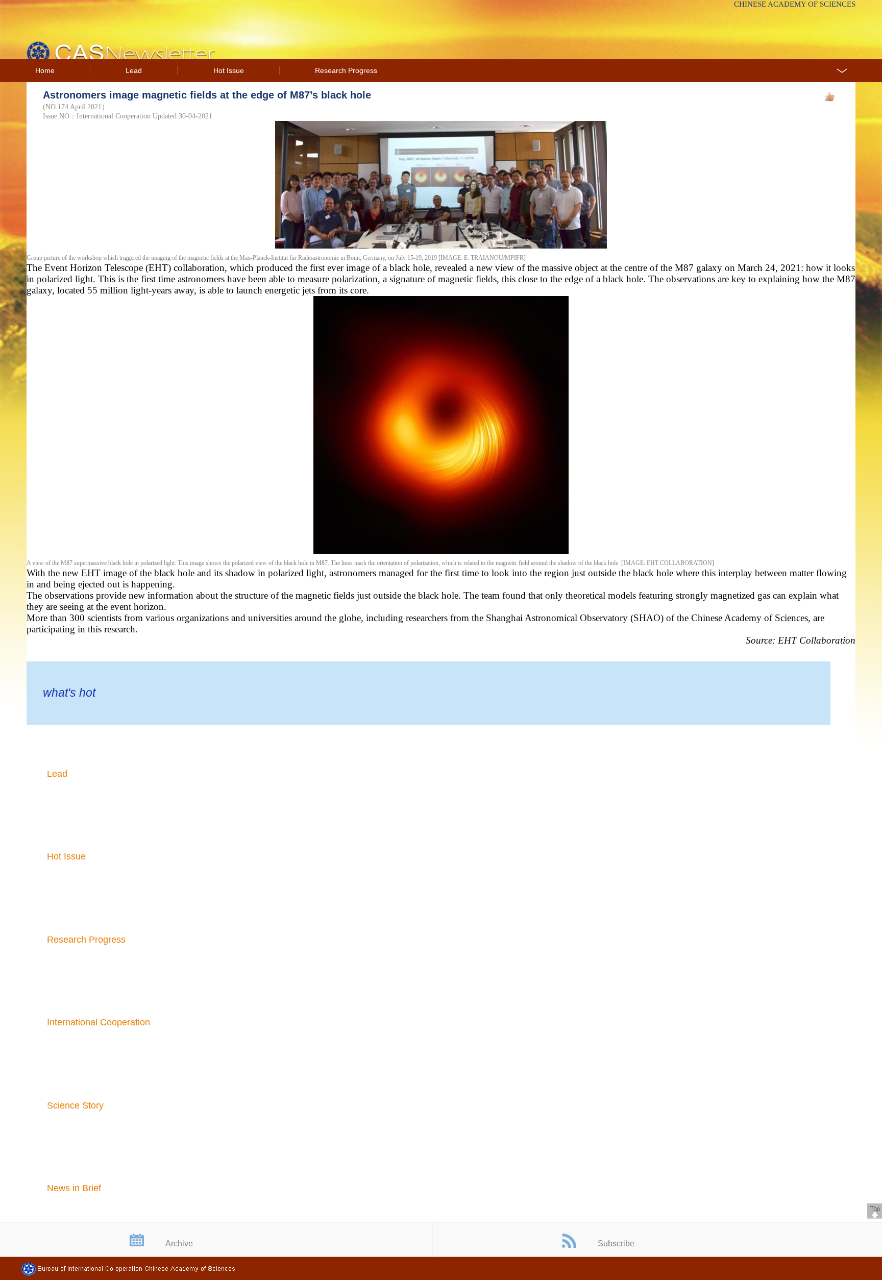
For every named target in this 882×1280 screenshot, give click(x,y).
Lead (134, 71)
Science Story (75, 1105)
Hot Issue (228, 71)
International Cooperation (98, 1022)
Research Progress (346, 71)
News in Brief (74, 1188)
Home (45, 71)
